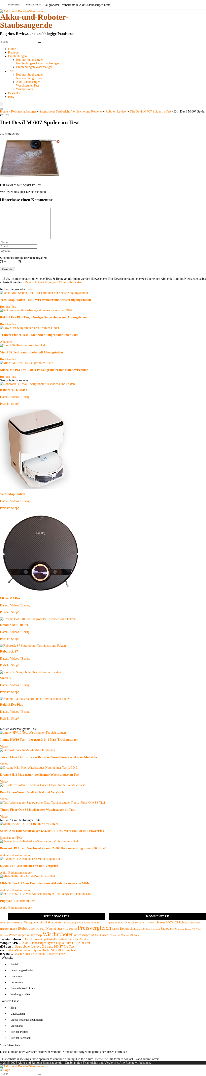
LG (37, 928)
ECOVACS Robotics (177, 922)
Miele (42, 929)
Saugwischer (169, 928)
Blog (11, 96)
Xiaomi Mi (115, 935)
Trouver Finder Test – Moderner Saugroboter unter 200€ (39, 335)
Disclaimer (16, 976)
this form (114, 1059)
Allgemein (6, 341)
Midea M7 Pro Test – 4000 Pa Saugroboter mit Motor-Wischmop (44, 370)
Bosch (80, 922)
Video (4, 746)
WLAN (94, 935)
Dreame (129, 922)
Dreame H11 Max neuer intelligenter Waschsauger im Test (39, 774)
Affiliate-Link (13, 1045)
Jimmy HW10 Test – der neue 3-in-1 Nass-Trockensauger (39, 739)
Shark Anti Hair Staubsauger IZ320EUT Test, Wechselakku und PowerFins (52, 830)
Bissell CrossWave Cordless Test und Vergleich (32, 792)
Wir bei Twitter (19, 1031)
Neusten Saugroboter (29, 78)
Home (12, 49)
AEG (43, 922)
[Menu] (1, 104)
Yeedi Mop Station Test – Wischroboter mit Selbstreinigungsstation (45, 300)
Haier (197, 923)
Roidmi (156, 929)
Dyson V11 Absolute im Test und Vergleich (29, 865)
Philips (73, 928)
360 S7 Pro (5, 923)
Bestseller (14, 93)
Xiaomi (104, 935)
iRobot (23, 928)
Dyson (160, 922)
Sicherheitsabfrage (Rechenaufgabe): (23, 257)
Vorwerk (4, 935)
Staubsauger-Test (11, 837)
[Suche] (39, 42)
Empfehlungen (17, 56)
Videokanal (16, 1025)
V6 (193, 928)
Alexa (52, 922)
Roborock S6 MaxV (142, 929)
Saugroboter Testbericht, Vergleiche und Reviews (70, 111)
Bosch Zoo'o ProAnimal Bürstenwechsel (40, 953)
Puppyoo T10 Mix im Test (17, 901)
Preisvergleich (94, 927)
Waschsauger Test (27, 85)
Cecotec (88, 923)
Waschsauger (17, 935)
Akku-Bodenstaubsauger (16, 855)
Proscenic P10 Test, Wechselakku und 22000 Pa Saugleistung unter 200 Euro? (53, 848)
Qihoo (115, 928)
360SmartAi (17, 923)
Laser (32, 928)
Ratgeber (14, 52)
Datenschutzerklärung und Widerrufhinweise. (53, 282)
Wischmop (34, 935)
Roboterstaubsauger (23, 111)
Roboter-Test (8, 306)
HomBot (4, 928)
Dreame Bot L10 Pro (144, 923)
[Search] (1, 108)
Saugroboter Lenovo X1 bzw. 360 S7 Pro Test (44, 946)
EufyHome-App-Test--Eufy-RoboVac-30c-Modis (56, 939)
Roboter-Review (116, 111)
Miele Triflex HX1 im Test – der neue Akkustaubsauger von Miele (44, 883)
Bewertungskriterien (21, 970)
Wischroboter (24, 89)
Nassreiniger (54, 928)
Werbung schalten (20, 994)
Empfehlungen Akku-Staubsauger (37, 63)
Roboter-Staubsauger (29, 59)
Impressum (16, 982)
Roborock (126, 928)
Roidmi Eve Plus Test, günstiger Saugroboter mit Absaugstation (43, 317)
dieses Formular (116, 1051)
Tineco (188, 929)
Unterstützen (14, 4)
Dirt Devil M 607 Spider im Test (150, 111)
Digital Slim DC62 (115, 923)
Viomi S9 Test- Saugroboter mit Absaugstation (31, 352)
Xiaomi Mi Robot (130, 935)
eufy (192, 923)
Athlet (60, 923)
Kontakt (15, 964)
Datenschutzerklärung (22, 988)
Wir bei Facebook (20, 1037)
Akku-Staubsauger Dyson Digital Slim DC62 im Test (56, 943)
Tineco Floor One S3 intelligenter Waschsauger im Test (37, 809)
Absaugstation (31, 922)
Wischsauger (82, 935)
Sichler (181, 929)
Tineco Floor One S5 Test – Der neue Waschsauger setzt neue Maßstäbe (49, 757)
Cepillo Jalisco (99, 923)
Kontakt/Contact (33, 4)
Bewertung (70, 922)
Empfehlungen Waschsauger (34, 67)
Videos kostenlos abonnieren (26, 1019)
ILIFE (13, 928)
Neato (65, 929)
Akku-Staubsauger (28, 82)
